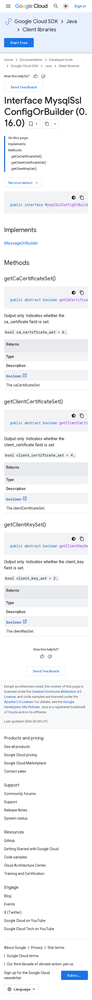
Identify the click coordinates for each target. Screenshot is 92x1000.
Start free (19, 42)
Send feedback (23, 87)
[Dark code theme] (74, 197)
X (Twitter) (12, 912)
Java (71, 21)
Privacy (37, 948)
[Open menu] (8, 6)
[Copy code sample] (82, 197)
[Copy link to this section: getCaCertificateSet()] (61, 279)
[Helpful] (35, 76)
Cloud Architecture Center (25, 865)
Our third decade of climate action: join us (40, 964)
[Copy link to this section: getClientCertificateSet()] (68, 402)
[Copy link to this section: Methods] (36, 263)
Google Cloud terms (23, 956)
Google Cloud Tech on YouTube (29, 929)
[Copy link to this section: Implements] (42, 230)
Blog (7, 896)
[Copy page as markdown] (47, 123)
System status (16, 818)
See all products (17, 747)
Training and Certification (24, 874)
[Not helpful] (43, 76)
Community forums (20, 794)
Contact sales (15, 771)
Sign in (80, 6)
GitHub (9, 841)
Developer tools (61, 60)
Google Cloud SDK (36, 21)
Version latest (23, 182)
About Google (15, 948)
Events (9, 904)
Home (8, 60)
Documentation (31, 60)
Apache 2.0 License (18, 702)
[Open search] (56, 6)
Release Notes (15, 810)
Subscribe (76, 975)
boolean (13, 376)
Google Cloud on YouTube (24, 921)
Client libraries (39, 29)
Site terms (56, 948)
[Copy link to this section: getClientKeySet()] (51, 525)
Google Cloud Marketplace (25, 763)
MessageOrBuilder (21, 243)
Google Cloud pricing (20, 755)
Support (10, 802)
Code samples (15, 857)
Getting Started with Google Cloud (31, 849)
